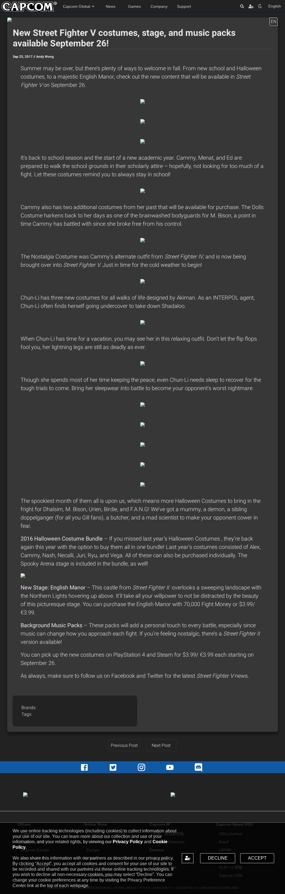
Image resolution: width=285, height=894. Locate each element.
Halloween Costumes (195, 538)
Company (159, 6)
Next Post (161, 745)
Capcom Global (76, 6)
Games (134, 6)
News (111, 6)
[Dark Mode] (259, 6)
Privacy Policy (128, 841)
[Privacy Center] (251, 6)
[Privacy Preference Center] (187, 858)
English (274, 6)
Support (184, 6)
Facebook (123, 675)
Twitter (156, 675)
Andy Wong (45, 57)
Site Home (29, 7)
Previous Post (124, 745)
